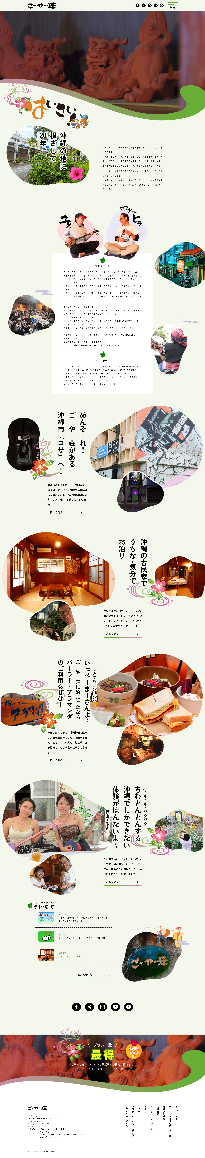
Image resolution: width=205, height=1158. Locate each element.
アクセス (145, 1110)
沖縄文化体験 (164, 1113)
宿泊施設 (158, 1110)
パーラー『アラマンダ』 (152, 1119)
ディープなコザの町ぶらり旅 (170, 1121)
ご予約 (139, 1109)
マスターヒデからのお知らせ (133, 1121)
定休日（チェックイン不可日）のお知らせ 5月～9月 (81, 937)
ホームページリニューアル (70, 956)
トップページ (176, 1113)
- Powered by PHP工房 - (70, 984)
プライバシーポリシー (127, 1118)
